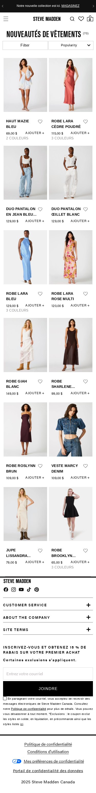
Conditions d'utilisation (48, 751)
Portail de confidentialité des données (48, 770)
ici (21, 724)
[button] (5, 18)
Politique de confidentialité (28, 709)
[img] (6, 589)
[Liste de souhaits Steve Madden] (81, 18)
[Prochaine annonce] (93, 6)
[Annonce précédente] (2, 6)
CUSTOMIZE (54, 761)
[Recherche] (72, 18)
